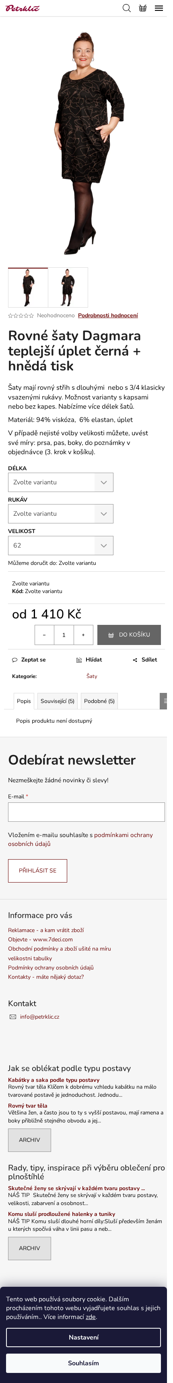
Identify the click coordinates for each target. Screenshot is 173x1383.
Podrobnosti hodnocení (108, 315)
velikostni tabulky (30, 958)
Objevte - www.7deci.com (40, 939)
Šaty (91, 676)
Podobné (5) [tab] (99, 701)
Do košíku (134, 635)
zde (91, 1317)
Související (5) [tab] (57, 701)
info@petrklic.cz (39, 1017)
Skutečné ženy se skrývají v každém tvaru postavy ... (76, 1188)
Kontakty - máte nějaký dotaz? (46, 977)
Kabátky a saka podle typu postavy (53, 1080)
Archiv (29, 1140)
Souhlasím (83, 1363)
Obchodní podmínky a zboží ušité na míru (59, 949)
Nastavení (84, 1337)
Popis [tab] (24, 701)
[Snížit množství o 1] (44, 635)
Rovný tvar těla (27, 1106)
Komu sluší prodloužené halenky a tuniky (61, 1214)
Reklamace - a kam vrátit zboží (46, 930)
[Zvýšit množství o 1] (83, 635)
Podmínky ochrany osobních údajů (51, 968)
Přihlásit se (37, 870)
